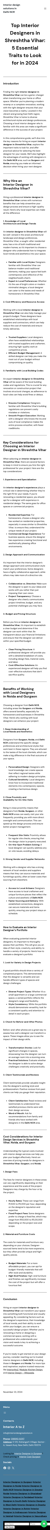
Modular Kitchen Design (31, 1369)
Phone (6, 1438)
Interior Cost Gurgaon (29, 1456)
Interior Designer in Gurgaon (28, 1453)
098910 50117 (17, 1438)
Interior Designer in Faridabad (19, 1497)
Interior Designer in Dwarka (31, 1504)
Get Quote (10, 1527)
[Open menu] (45, 8)
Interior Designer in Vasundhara (30, 1516)
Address (7, 1442)
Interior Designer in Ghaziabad (25, 1493)
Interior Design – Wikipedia (20, 1372)
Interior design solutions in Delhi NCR (11, 8)
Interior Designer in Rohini (17, 1508)
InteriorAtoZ (13, 1369)
